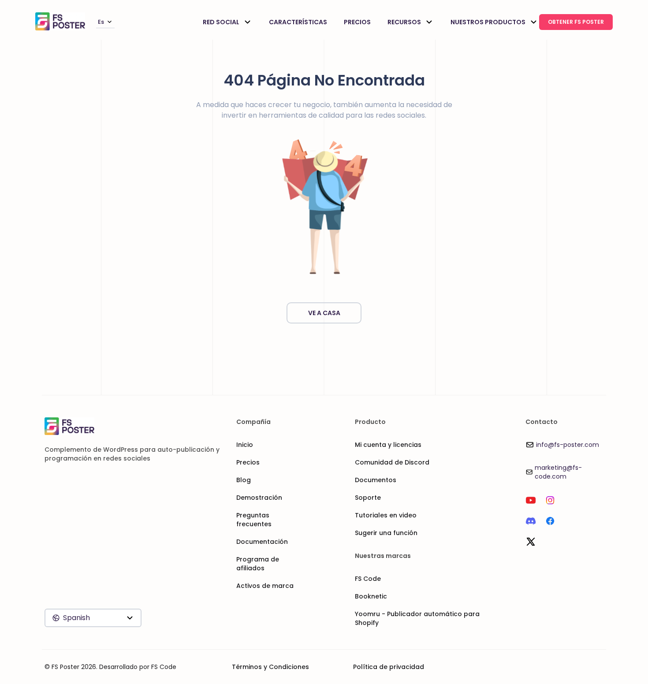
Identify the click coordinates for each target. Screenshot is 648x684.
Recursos (404, 22)
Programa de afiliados (257, 563)
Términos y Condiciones (270, 666)
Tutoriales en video (386, 515)
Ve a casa (324, 313)
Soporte (368, 497)
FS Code (368, 578)
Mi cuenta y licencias (388, 444)
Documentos (375, 480)
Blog (243, 480)
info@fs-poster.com (567, 444)
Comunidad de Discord (392, 462)
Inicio (244, 444)
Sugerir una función (386, 532)
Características (298, 22)
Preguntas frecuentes (254, 519)
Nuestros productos (488, 22)
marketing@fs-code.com (558, 472)
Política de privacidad (388, 666)
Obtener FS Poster (576, 22)
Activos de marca (265, 585)
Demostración (259, 497)
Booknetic (371, 596)
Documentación (262, 541)
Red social (221, 22)
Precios (357, 22)
